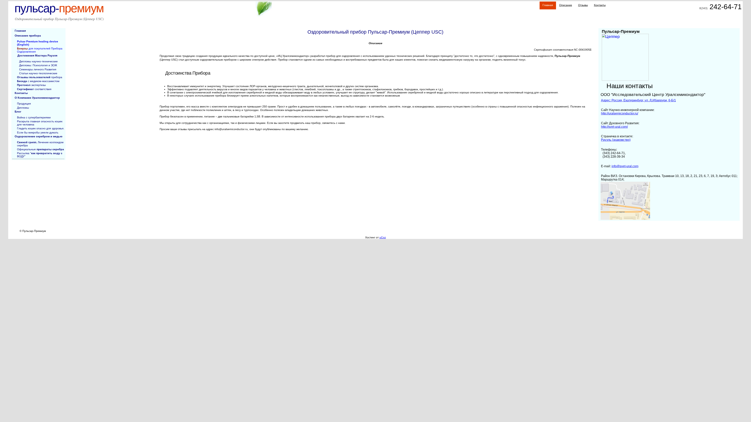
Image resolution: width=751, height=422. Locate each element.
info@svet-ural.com (625, 166)
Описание (565, 5)
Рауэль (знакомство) (616, 139)
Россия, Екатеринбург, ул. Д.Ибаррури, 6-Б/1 (638, 100)
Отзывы (583, 5)
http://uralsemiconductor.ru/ (619, 113)
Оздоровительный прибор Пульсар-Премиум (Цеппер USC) (59, 18)
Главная (548, 5)
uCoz (382, 237)
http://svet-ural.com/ (614, 126)
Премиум (59, 8)
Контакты (600, 5)
